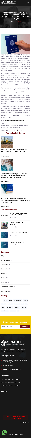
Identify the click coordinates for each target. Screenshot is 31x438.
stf (18, 311)
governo (16, 304)
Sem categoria (5, 291)
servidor (23, 307)
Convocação (4, 269)
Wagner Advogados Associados (14, 120)
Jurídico (3, 278)
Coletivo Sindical (5, 260)
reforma (17, 307)
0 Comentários (5, 156)
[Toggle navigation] (28, 3)
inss (22, 304)
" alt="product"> (5, 214)
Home (11, 21)
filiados (10, 304)
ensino (3, 273)
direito (26, 300)
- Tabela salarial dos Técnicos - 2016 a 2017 (10, 379)
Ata (2, 256)
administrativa (8, 300)
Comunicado (4, 264)
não (27, 304)
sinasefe (12, 311)
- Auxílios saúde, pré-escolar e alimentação (10, 385)
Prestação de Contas (7, 286)
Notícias (3, 282)
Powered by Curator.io (24, 422)
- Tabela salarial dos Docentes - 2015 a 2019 (10, 382)
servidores (5, 311)
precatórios (9, 307)
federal (4, 304)
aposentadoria (18, 300)
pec (3, 307)
